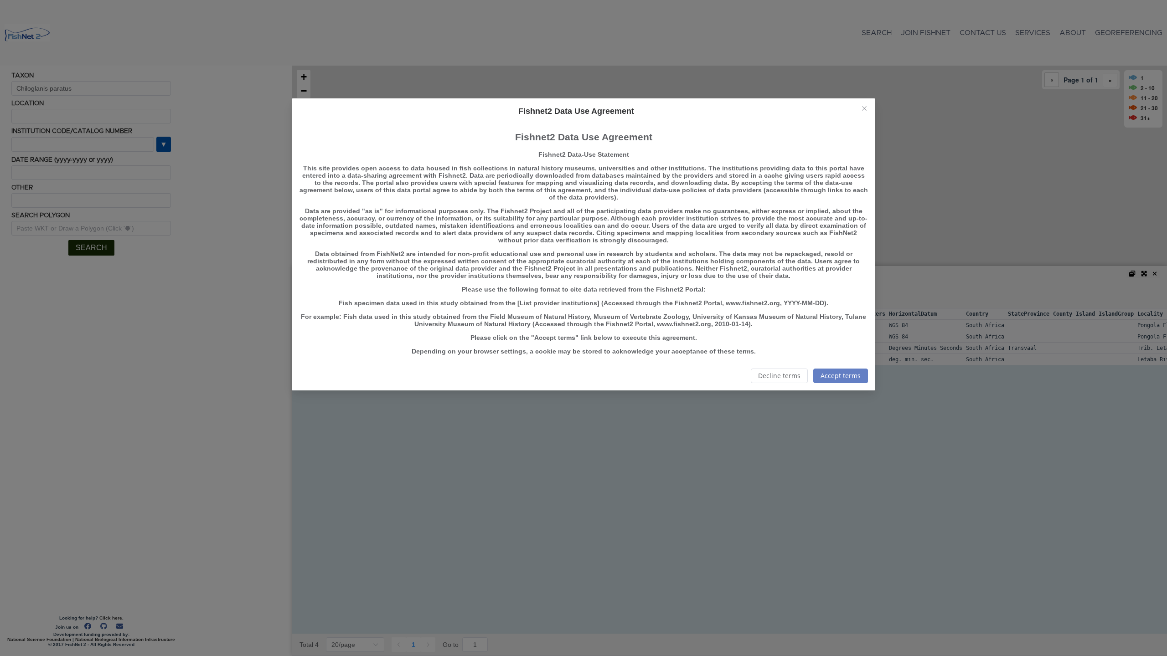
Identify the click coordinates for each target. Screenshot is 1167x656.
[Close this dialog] (864, 109)
